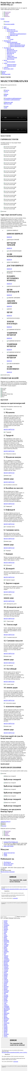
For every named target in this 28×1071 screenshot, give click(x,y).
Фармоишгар (7, 40)
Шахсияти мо (10, 49)
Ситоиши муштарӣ (12, 57)
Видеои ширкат (11, 61)
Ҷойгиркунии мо (11, 52)
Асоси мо (9, 54)
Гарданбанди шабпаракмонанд (18, 33)
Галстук (12, 32)
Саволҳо (6, 67)
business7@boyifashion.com (11, 842)
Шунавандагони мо (12, 50)
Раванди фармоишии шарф (17, 46)
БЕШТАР (9, 237)
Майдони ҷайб (14, 35)
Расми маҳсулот (11, 29)
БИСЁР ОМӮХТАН (9, 429)
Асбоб (8, 38)
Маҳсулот (6, 28)
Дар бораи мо (7, 47)
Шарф (8, 36)
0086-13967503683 (8, 846)
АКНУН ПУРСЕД (5, 821)
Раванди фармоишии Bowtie (17, 45)
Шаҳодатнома (10, 59)
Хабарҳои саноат (11, 66)
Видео (5, 60)
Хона (5, 26)
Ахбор (5, 63)
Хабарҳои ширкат (11, 64)
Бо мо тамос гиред (8, 68)
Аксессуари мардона (12, 31)
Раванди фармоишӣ (12, 42)
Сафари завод (10, 56)
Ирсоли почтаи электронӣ (8, 871)
